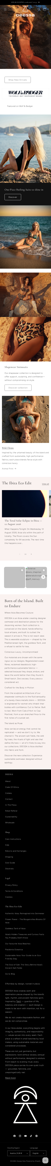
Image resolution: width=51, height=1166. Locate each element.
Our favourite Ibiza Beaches (17, 944)
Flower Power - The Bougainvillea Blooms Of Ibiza (25, 921)
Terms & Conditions (14, 891)
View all (45, 484)
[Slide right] (31, 554)
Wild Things (8, 447)
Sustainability (11, 817)
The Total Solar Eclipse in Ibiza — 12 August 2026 (23, 522)
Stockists (9, 869)
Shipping (9, 857)
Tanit (18, 1001)
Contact (8, 799)
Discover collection (18, 388)
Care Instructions (13, 839)
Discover (12, 197)
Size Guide (10, 863)
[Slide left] (20, 554)
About (8, 781)
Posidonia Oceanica (14, 949)
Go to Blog (10, 974)
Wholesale (9, 823)
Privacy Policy (11, 885)
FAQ (7, 845)
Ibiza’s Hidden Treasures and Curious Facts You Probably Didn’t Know (24, 936)
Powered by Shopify (33, 1161)
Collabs (8, 793)
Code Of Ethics (12, 787)
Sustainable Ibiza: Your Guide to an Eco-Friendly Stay (23, 957)
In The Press (10, 805)
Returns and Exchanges (15, 851)
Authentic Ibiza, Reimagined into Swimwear (24, 913)
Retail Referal (11, 811)
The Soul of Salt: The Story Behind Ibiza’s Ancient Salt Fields (23, 966)
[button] (5, 9)
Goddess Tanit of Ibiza (15, 928)
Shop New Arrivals (17, 80)
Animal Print (7, 468)
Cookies (8, 897)
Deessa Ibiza (21, 1161)
